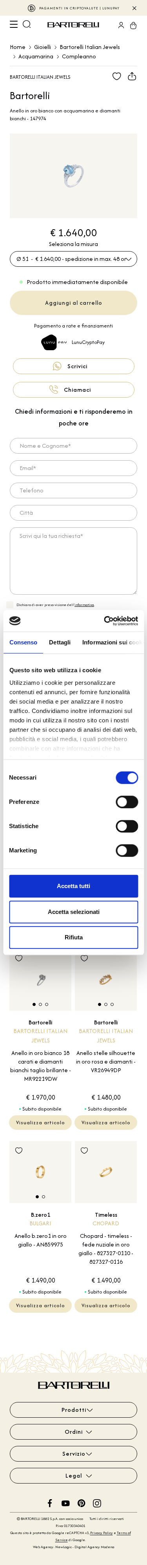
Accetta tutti (73, 886)
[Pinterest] (81, 1502)
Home (17, 47)
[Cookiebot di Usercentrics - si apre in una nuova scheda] (104, 621)
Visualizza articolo (40, 1122)
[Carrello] (131, 25)
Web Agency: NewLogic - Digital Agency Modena (73, 1546)
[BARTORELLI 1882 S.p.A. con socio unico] (74, 25)
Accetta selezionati (74, 911)
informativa (84, 604)
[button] (34, 1004)
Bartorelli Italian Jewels (90, 47)
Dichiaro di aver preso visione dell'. (55, 604)
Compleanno (79, 56)
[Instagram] (97, 1502)
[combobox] (73, 259)
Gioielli (42, 47)
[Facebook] (50, 1502)
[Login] (119, 25)
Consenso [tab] (23, 642)
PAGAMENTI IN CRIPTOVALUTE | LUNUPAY (79, 8)
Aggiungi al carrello (73, 303)
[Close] (134, 8)
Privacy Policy (101, 1532)
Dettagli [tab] (60, 642)
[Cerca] (27, 25)
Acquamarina (35, 56)
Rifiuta (74, 937)
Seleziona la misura (73, 244)
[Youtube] (66, 1502)
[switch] (127, 802)
